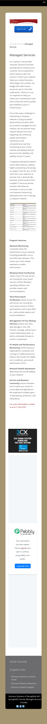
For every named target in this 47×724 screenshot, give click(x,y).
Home (12, 44)
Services (20, 44)
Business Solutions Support (22, 687)
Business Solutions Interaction (23, 683)
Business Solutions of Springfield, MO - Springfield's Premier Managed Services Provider (24, 699)
